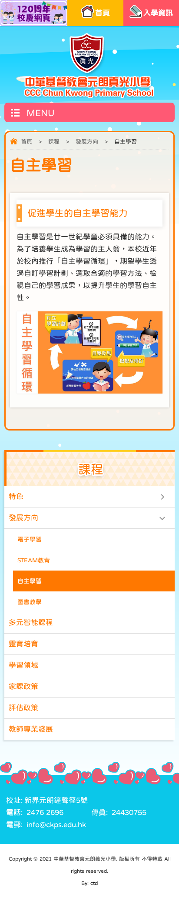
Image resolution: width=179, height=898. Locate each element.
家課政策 (23, 686)
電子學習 (29, 539)
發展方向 (87, 141)
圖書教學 (29, 602)
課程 (54, 141)
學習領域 (23, 665)
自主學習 (29, 581)
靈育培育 (23, 644)
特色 (16, 496)
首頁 (26, 141)
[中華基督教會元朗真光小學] (89, 65)
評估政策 (23, 707)
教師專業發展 (31, 729)
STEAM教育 (33, 560)
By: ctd (89, 883)
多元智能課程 (31, 622)
